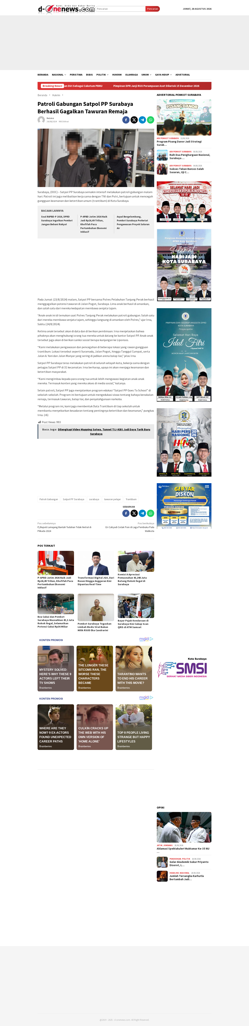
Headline (174, 873)
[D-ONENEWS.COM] (66, 8)
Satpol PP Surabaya (73, 499)
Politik (186, 859)
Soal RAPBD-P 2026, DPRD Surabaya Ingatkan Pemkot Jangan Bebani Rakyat (57, 220)
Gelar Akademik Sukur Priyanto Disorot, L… (189, 863)
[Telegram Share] (142, 120)
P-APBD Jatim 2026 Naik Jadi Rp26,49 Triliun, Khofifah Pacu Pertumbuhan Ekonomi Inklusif (93, 224)
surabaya (94, 499)
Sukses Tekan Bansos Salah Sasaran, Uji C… (187, 170)
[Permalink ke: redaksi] (41, 119)
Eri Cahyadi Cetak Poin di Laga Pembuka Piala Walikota (130, 527)
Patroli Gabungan (49, 499)
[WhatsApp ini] (150, 120)
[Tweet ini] (134, 120)
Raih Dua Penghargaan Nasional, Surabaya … (190, 156)
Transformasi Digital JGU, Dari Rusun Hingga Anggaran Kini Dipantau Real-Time (96, 581)
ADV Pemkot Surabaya (168, 138)
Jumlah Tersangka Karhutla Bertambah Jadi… (187, 877)
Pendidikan (175, 859)
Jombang (168, 845)
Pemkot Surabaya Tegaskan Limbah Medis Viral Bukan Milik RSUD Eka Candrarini (94, 627)
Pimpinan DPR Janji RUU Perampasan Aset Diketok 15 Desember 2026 (125, 86)
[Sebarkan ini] (126, 120)
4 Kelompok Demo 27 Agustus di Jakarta (204, 86)
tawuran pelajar (112, 499)
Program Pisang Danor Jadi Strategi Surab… (179, 143)
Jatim (159, 845)
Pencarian (152, 8)
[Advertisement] (124, 42)
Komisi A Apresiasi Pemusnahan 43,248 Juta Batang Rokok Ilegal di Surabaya (132, 579)
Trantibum (131, 499)
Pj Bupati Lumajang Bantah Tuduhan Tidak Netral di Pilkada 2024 (64, 527)
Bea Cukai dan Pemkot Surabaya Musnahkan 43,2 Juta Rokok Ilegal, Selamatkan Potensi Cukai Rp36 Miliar (56, 621)
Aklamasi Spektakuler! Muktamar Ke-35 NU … (183, 850)
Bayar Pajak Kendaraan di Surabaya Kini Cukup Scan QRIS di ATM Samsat (133, 624)
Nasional (184, 873)
